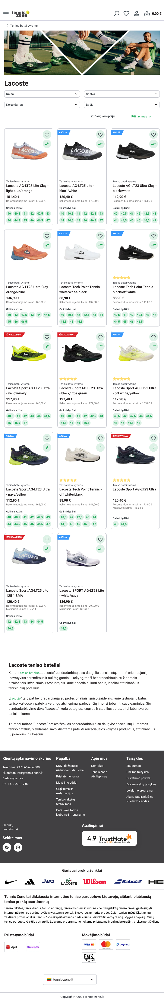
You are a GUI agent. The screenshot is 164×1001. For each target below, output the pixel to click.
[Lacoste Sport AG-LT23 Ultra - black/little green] (82, 354)
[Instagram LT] (18, 847)
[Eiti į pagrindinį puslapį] (20, 13)
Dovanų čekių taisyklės (141, 784)
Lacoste (15, 698)
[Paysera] (123, 944)
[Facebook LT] (7, 847)
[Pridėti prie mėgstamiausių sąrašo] (47, 134)
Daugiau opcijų (104, 116)
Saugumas (133, 765)
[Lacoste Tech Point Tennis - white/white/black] (82, 252)
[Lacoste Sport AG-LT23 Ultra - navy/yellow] (29, 455)
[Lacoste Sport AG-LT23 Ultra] (135, 455)
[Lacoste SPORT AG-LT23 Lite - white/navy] (82, 556)
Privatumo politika (138, 778)
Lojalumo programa (139, 790)
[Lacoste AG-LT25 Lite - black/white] (82, 151)
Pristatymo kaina (67, 776)
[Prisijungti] (136, 13)
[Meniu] (6, 13)
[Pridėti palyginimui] (47, 144)
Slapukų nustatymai (7, 827)
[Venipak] (33, 947)
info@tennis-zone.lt (30, 772)
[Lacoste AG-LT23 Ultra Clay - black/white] (135, 151)
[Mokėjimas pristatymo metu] (89, 957)
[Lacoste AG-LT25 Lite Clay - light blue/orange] (29, 151)
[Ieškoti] (116, 13)
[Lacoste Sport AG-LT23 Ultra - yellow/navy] (29, 354)
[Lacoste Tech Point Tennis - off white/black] (82, 455)
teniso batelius (30, 673)
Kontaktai (97, 765)
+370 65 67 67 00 (28, 767)
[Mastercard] (106, 944)
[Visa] (89, 944)
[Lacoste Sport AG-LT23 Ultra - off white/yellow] (135, 354)
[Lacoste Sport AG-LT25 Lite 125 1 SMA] (29, 556)
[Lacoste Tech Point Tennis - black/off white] (135, 252)
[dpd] (11, 947)
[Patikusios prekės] (126, 13)
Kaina (10, 94)
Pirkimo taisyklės (137, 772)
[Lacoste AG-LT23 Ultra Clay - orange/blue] (29, 252)
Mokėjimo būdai (66, 782)
